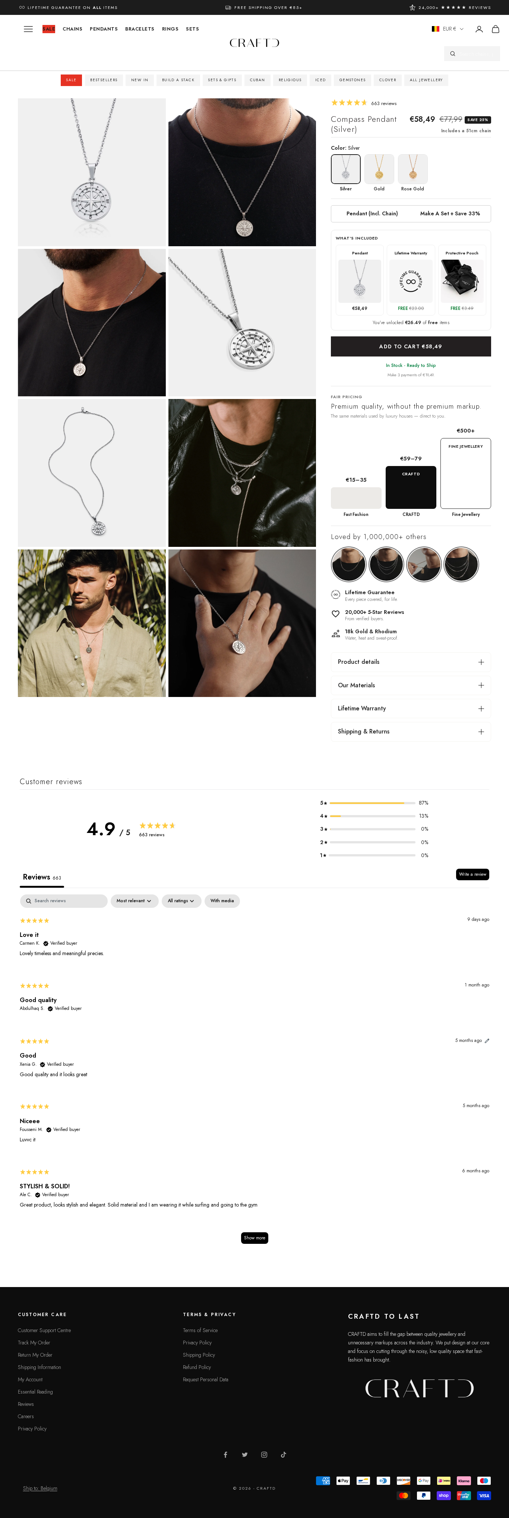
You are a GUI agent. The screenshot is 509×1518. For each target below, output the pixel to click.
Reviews (26, 1404)
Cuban (257, 80)
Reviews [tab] (42, 877)
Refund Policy (197, 1367)
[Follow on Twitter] (245, 1454)
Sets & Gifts (222, 80)
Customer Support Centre (44, 1330)
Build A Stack (178, 80)
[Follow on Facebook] (225, 1454)
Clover (387, 80)
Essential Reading (35, 1391)
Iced (320, 80)
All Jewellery (426, 80)
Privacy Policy (32, 1428)
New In (139, 80)
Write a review (472, 874)
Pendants (104, 28)
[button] (374, 803)
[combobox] (476, 54)
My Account (30, 1379)
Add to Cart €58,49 (410, 346)
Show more (254, 1238)
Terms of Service (200, 1330)
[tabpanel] (254, 1072)
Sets (192, 28)
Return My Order (35, 1355)
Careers (26, 1416)
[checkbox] (222, 901)
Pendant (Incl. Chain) (372, 213)
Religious (290, 80)
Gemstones (352, 80)
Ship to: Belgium (40, 1488)
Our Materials (356, 685)
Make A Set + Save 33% (450, 213)
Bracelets (140, 28)
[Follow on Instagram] (264, 1454)
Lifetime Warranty (362, 708)
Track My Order (34, 1342)
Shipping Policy (199, 1355)
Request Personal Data (205, 1379)
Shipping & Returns (363, 731)
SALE (48, 28)
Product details (358, 661)
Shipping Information (39, 1367)
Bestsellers (103, 80)
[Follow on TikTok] (283, 1454)
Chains (72, 28)
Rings (170, 28)
